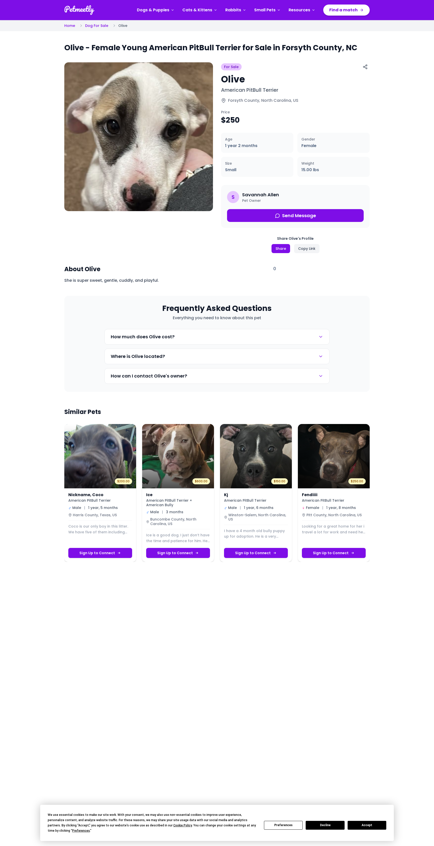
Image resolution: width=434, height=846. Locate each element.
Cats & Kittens (197, 10)
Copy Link (306, 248)
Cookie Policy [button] (182, 825)
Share (281, 248)
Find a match (343, 10)
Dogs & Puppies (153, 10)
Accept (367, 825)
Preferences (283, 825)
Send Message (299, 215)
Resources (299, 10)
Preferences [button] (81, 830)
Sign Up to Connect (97, 552)
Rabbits (233, 10)
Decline (325, 825)
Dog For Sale (96, 25)
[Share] (365, 66)
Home (69, 25)
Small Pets (265, 10)
